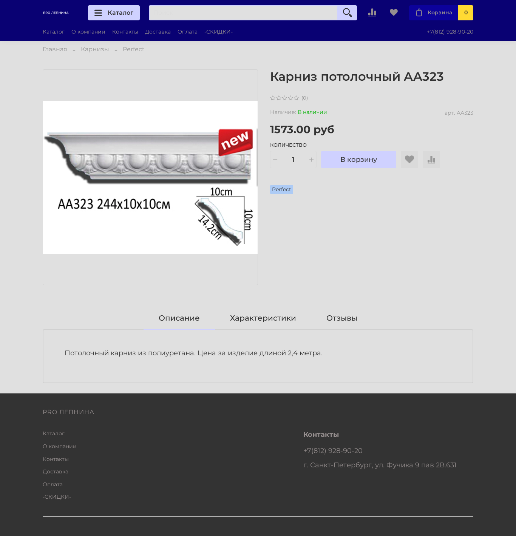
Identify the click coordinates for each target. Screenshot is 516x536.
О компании (88, 31)
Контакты (125, 31)
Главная (55, 49)
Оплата (188, 31)
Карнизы (95, 49)
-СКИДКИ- (218, 31)
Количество (288, 145)
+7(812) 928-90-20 (450, 31)
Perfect (134, 49)
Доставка (158, 31)
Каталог (120, 12)
